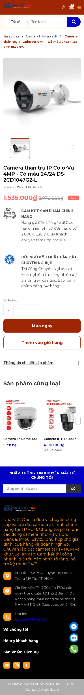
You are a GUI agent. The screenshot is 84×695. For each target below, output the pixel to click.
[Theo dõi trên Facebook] (26, 665)
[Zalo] (73, 637)
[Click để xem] (42, 96)
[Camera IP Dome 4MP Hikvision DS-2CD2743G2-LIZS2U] (21, 415)
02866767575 (30, 619)
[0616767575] (74, 649)
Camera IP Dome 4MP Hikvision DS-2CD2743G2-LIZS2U (21, 439)
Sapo (54, 689)
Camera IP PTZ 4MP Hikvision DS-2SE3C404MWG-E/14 (62, 439)
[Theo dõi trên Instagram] (17, 665)
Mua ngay (42, 325)
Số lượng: (10, 300)
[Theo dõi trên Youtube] (7, 665)
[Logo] (17, 6)
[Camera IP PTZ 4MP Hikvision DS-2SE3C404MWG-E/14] (62, 415)
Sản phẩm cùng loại (31, 383)
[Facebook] (73, 626)
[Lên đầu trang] (76, 687)
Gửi (73, 489)
